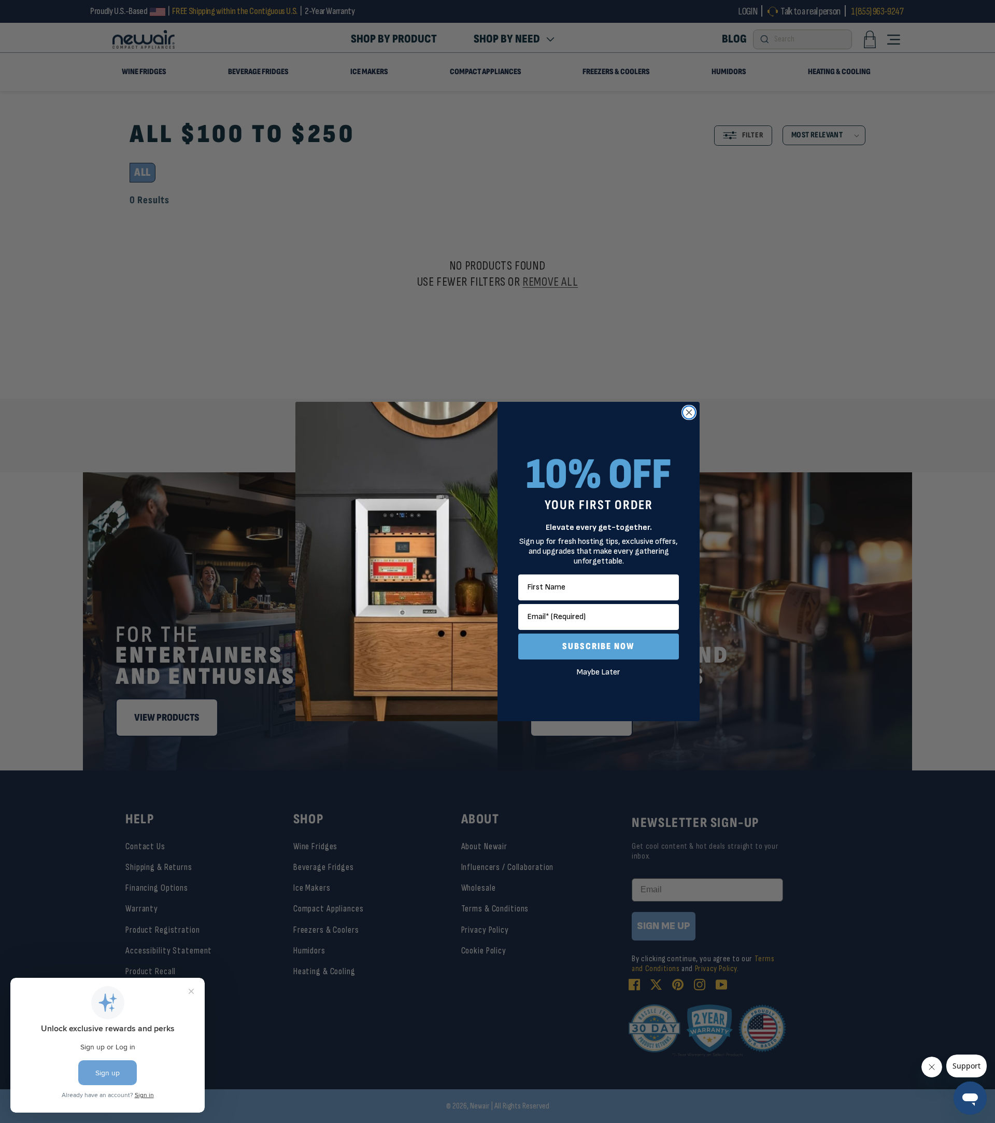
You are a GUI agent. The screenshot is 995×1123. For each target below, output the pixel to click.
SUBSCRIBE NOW (598, 646)
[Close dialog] (689, 412)
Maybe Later (598, 672)
